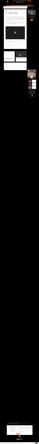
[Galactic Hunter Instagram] (18, 2)
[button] (32, 0)
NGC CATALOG (12, 7)
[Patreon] (22, 2)
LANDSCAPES (20, 7)
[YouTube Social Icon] (20, 439)
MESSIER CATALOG (8, 7)
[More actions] (24, 11)
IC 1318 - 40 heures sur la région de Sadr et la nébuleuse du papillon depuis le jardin (9, 58)
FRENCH (6, 43)
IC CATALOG (15, 7)
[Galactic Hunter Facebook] (17, 2)
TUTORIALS (17, 7)
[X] (21, 2)
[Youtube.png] (16, 2)
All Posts (5, 7)
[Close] (38, 443)
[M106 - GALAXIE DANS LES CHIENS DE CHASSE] (21, 54)
